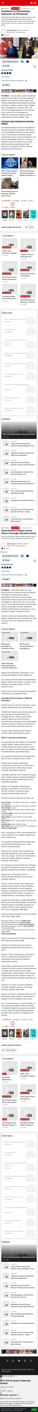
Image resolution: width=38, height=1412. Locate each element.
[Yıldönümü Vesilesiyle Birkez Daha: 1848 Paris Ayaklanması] (19, 453)
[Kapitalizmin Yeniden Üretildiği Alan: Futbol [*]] (19, 354)
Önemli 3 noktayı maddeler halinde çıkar (17, 1404)
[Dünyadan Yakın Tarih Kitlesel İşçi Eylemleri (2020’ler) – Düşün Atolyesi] (19, 509)
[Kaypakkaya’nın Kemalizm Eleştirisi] (19, 500)
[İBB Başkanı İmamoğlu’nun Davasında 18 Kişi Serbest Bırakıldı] (9, 641)
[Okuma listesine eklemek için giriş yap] (13, 84)
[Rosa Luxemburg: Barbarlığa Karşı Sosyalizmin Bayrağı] (19, 491)
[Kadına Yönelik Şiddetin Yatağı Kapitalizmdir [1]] (19, 387)
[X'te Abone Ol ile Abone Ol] (27, 61)
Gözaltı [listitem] (29, 227)
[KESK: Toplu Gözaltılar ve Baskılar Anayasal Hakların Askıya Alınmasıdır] (9, 166)
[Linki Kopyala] (25, 81)
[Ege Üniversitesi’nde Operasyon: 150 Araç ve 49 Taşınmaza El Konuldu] (28, 294)
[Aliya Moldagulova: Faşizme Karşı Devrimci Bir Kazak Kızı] (19, 472)
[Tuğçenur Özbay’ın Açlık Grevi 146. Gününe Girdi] (28, 249)
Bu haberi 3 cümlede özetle (16, 1403)
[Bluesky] (31, 1360)
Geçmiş (9, 1391)
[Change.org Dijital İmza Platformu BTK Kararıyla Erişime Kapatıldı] (10, 294)
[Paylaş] (10, 73)
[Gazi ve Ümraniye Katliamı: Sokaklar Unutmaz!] (19, 430)
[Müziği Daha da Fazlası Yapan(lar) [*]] (19, 409)
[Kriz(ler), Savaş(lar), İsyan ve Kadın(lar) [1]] (19, 320)
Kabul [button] (34, 1409)
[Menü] (3, 3)
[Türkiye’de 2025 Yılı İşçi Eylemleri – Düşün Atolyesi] (19, 519)
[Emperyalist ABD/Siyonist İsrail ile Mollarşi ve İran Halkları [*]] (19, 342)
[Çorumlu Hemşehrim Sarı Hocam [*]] (19, 375)
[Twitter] (13, 1360)
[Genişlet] (1, 1389)
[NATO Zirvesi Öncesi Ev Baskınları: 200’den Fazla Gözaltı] (9, 187)
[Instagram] (25, 1360)
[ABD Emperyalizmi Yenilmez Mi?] (19, 398)
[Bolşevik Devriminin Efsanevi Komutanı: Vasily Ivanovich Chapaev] (19, 462)
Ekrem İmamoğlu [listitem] (9, 1050)
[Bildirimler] (35, 2)
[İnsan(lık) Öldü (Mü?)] (19, 330)
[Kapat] (16, 1376)
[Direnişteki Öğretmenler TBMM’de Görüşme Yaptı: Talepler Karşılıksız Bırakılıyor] (10, 1072)
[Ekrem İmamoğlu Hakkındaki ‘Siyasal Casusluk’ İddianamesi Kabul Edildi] (9, 660)
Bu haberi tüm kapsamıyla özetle (13, 1402)
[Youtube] (19, 1360)
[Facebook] (7, 1360)
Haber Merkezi (11, 30)
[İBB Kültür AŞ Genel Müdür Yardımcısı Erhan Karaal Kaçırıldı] (28, 1117)
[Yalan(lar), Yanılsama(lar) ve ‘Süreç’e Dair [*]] (19, 364)
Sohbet (3, 1391)
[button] (31, 2)
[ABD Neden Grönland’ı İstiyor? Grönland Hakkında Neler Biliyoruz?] (19, 481)
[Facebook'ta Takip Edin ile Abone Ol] (22, 61)
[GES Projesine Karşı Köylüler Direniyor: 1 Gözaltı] (10, 1117)
